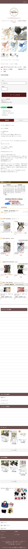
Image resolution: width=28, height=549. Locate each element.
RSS (16, 544)
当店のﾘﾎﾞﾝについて (5, 415)
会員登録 (16, 531)
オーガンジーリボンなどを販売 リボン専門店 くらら (15, 547)
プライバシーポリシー (18, 542)
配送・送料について (16, 541)
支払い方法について (9, 541)
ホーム (4, 541)
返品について (4, 100)
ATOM (19, 544)
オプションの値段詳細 (5, 99)
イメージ (21, 120)
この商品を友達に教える (6, 110)
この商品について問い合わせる (8, 112)
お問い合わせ (3, 537)
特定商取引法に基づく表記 (6, 102)
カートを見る (17, 534)
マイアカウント (3, 531)
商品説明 (7, 120)
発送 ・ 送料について (5, 409)
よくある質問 (4, 412)
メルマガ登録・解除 (11, 544)
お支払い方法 (4, 421)
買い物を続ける (5, 114)
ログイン (2, 534)
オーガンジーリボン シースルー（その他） (9, 63)
